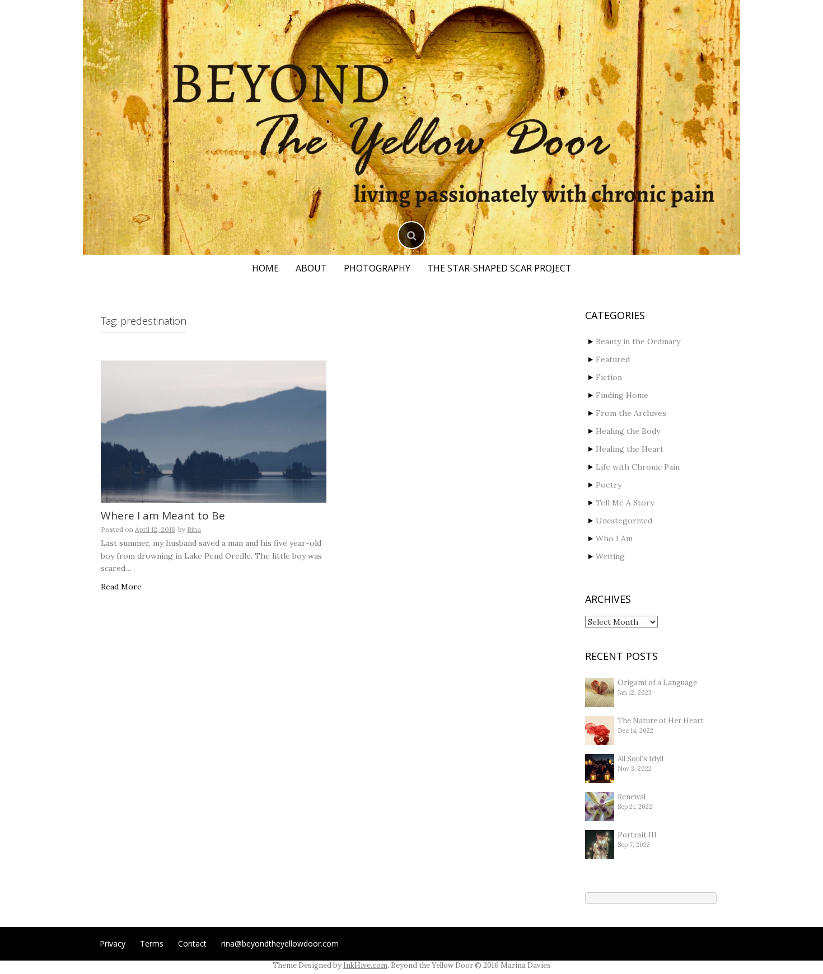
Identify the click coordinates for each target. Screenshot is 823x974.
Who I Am (614, 538)
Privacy (112, 943)
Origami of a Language (657, 682)
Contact (192, 943)
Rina (194, 529)
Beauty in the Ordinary (638, 341)
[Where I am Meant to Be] (213, 431)
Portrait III (637, 835)
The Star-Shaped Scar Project (499, 268)
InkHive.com (365, 965)
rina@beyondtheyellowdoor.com (280, 943)
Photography (377, 268)
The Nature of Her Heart (661, 720)
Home (265, 268)
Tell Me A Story (625, 503)
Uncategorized (624, 521)
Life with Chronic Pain (638, 467)
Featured (613, 359)
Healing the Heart (629, 449)
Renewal (632, 797)
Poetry (608, 485)
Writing (610, 556)
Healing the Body (628, 431)
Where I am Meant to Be (163, 515)
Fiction (609, 377)
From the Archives (631, 413)
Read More (121, 587)
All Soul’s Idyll (640, 759)
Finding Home (622, 395)
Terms (151, 943)
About (311, 268)
